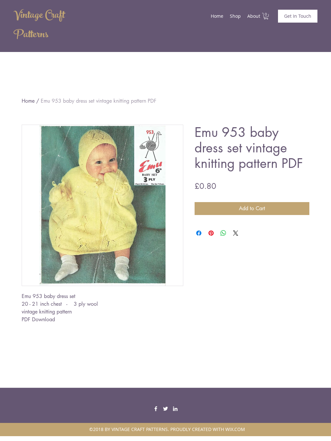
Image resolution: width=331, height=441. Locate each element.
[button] (266, 16)
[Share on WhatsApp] (223, 233)
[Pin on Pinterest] (211, 233)
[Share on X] (236, 233)
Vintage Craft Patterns (39, 25)
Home (28, 100)
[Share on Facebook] (199, 233)
